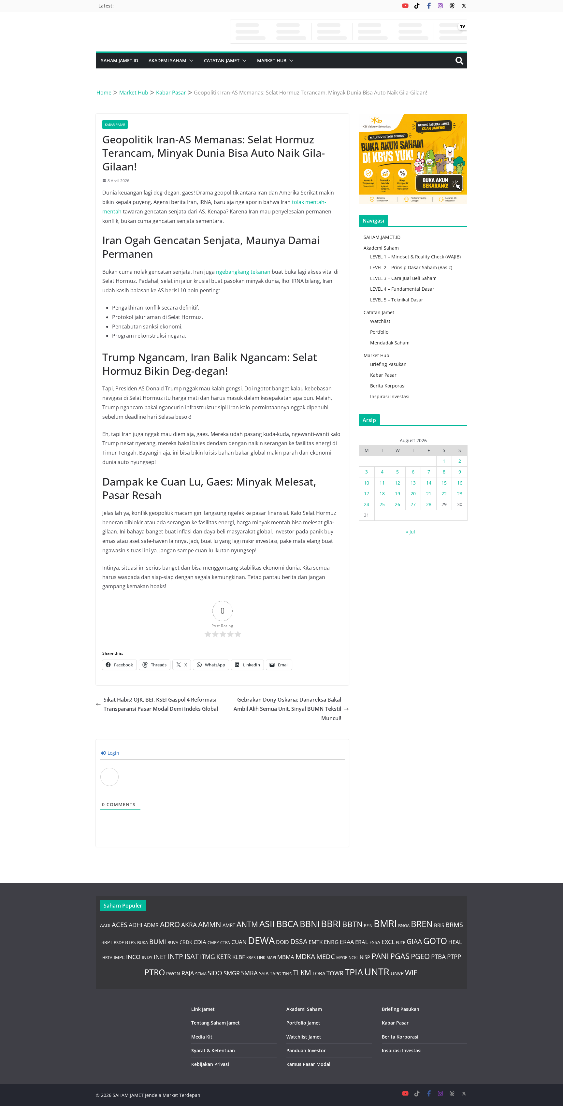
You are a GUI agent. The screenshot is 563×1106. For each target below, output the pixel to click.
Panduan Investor (306, 1050)
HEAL (455, 942)
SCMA (201, 974)
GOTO (435, 941)
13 (413, 483)
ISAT (191, 956)
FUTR (400, 942)
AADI (105, 925)
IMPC (119, 957)
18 (382, 493)
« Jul (410, 532)
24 (366, 504)
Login (112, 753)
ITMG (207, 957)
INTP (175, 956)
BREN (422, 924)
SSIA (263, 973)
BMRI (385, 923)
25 (382, 504)
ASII (267, 924)
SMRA (249, 973)
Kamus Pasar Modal (308, 1064)
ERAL (361, 942)
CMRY (213, 942)
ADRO (170, 924)
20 (413, 493)
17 (366, 493)
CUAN (239, 942)
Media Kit (201, 1037)
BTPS (130, 942)
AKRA (189, 925)
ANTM (247, 924)
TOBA (318, 973)
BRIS (439, 925)
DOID (282, 942)
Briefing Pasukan (388, 364)
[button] (190, 60)
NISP (365, 957)
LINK (261, 957)
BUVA (172, 942)
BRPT (106, 942)
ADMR (151, 925)
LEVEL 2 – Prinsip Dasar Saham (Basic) (411, 267)
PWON (173, 973)
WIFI (412, 972)
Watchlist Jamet (303, 1037)
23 (459, 493)
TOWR (334, 973)
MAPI (271, 957)
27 (413, 504)
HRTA (107, 957)
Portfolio (379, 332)
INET (160, 957)
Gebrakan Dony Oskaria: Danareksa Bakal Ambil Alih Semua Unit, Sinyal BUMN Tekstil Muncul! (287, 709)
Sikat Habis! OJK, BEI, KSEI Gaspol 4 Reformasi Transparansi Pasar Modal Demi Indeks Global (161, 704)
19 (397, 493)
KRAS (251, 957)
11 (382, 483)
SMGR (232, 973)
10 (366, 483)
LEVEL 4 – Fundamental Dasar (402, 289)
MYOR (341, 957)
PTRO (154, 972)
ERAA (347, 942)
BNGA (404, 925)
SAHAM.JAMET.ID (119, 60)
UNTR (376, 971)
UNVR (397, 973)
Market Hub (271, 60)
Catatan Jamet (221, 60)
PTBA (438, 957)
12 (397, 483)
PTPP (454, 956)
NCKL (353, 957)
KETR (223, 957)
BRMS (454, 924)
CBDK (186, 942)
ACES (119, 924)
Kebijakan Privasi (210, 1064)
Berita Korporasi (388, 386)
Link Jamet (203, 1009)
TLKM (302, 972)
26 (397, 504)
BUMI (157, 941)
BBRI (331, 923)
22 (444, 493)
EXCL (388, 942)
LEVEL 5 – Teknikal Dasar (396, 300)
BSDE (119, 942)
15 (444, 483)
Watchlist (380, 321)
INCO (133, 957)
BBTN (352, 924)
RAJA (187, 973)
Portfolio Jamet (303, 1023)
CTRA (225, 942)
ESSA (374, 942)
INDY (147, 957)
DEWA (261, 940)
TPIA (354, 972)
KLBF (238, 957)
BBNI (310, 924)
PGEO (420, 956)
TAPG (275, 973)
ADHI (135, 925)
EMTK (316, 942)
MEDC (325, 956)
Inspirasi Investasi (390, 396)
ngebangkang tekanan (243, 271)
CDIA (200, 942)
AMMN (209, 924)
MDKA (305, 956)
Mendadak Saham (390, 343)
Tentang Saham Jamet (215, 1023)
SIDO (215, 973)
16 (459, 483)
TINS (287, 974)
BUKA (142, 942)
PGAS (400, 956)
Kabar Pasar (115, 124)
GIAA (414, 941)
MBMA (285, 957)
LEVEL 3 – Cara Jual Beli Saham (403, 278)
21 (428, 493)
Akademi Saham (167, 60)
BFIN (368, 925)
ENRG (331, 942)
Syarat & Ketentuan (213, 1050)
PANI (380, 956)
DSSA (298, 941)
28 (428, 504)
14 (428, 483)
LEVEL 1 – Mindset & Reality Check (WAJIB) (415, 257)
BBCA (287, 924)
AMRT (229, 925)
